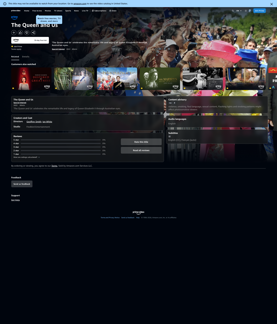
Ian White (47, 121)
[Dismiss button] (271, 4)
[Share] (33, 32)
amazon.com (80, 3)
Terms (54, 165)
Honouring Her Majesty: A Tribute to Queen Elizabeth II (245, 78)
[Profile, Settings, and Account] (250, 11)
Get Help (15, 200)
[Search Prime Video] (233, 11)
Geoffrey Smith (34, 121)
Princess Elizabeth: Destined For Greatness (31, 78)
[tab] (15, 56)
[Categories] (246, 11)
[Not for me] (26, 32)
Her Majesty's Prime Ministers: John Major (160, 78)
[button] (27, 157)
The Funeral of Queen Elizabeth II (74, 78)
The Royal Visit (203, 78)
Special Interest (58, 49)
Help (138, 217)
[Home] (15, 11)
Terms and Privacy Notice (110, 217)
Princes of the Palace (117, 78)
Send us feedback (127, 217)
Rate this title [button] (141, 142)
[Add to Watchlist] (13, 32)
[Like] (20, 32)
